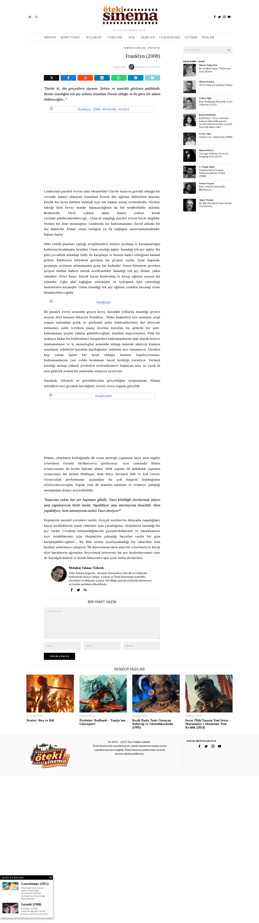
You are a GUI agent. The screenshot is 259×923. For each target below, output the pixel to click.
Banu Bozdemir (207, 114)
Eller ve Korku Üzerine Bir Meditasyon (212, 188)
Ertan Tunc (205, 133)
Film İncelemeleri (135, 48)
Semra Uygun (206, 183)
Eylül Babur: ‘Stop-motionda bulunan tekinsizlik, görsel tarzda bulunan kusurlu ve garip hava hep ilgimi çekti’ (215, 122)
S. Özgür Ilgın (207, 166)
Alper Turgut (206, 200)
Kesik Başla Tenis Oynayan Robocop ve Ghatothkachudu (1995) (152, 724)
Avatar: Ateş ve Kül (40, 720)
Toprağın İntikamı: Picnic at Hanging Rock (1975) (213, 155)
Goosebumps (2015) (34, 884)
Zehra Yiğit (205, 98)
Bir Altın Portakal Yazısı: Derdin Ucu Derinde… (215, 205)
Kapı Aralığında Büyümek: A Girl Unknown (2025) (215, 103)
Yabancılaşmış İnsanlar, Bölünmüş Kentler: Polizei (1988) (212, 173)
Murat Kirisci (206, 150)
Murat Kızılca (206, 81)
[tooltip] (215, 17)
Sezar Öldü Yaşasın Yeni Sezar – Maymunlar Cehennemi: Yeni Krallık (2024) (208, 724)
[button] (229, 50)
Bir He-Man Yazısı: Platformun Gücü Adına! (215, 70)
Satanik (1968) (31, 904)
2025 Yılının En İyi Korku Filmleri (215, 85)
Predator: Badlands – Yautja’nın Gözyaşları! (102, 722)
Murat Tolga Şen (208, 65)
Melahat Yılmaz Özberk (147, 66)
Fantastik (154, 48)
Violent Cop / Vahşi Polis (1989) (215, 137)
